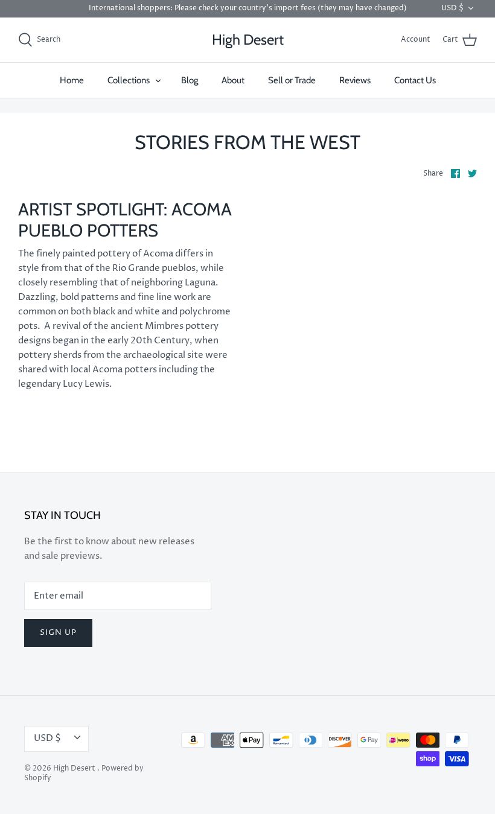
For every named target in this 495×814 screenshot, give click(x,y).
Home (72, 80)
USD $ (452, 8)
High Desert (75, 768)
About (233, 80)
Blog (189, 80)
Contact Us (415, 80)
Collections (128, 80)
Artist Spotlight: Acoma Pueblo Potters (125, 220)
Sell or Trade (292, 80)
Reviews (355, 80)
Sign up (58, 632)
